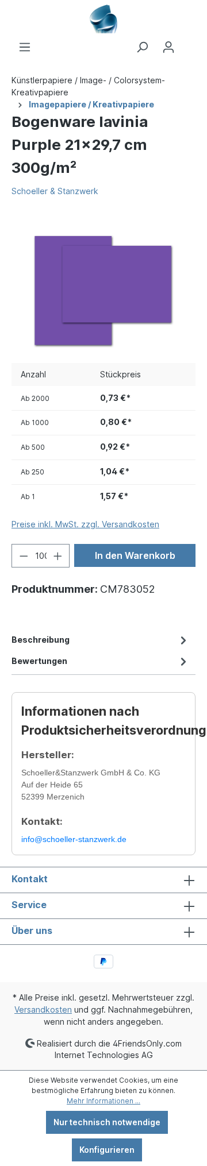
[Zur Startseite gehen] (103, 19)
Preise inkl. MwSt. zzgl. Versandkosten (85, 524)
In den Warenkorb (135, 555)
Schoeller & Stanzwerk (55, 191)
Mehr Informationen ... (103, 1100)
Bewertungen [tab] (39, 661)
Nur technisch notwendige (106, 1122)
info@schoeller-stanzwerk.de (73, 839)
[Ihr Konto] (168, 47)
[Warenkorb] (188, 43)
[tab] (101, 639)
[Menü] (25, 47)
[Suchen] (142, 47)
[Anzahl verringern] (24, 555)
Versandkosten (43, 1009)
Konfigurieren (107, 1150)
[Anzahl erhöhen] (58, 555)
